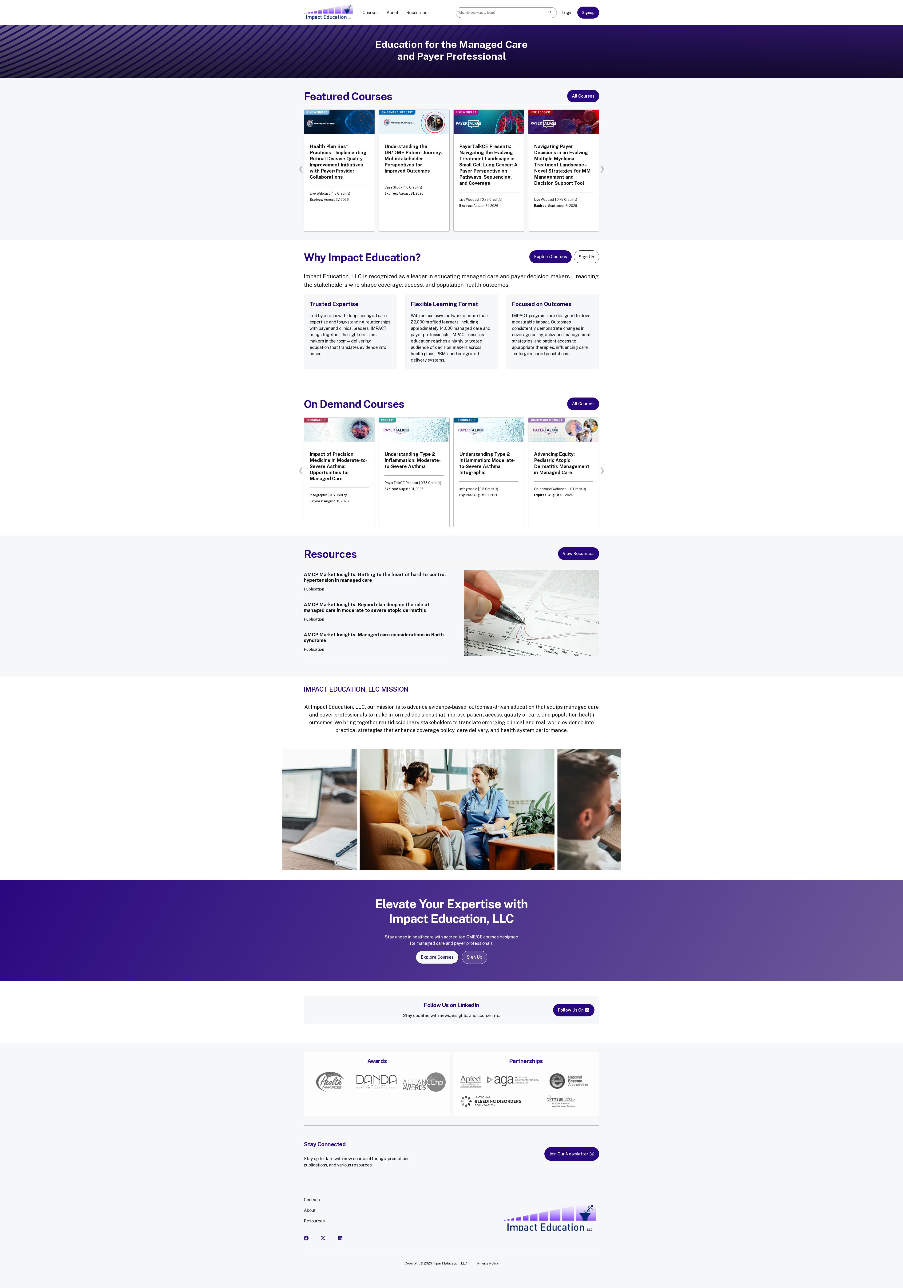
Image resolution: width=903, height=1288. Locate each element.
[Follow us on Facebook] (311, 1238)
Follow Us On (571, 1010)
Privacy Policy (488, 1263)
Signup (588, 12)
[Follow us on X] (328, 1238)
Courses (371, 12)
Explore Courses (550, 256)
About (392, 12)
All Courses (583, 96)
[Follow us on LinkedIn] (345, 1238)
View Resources (578, 553)
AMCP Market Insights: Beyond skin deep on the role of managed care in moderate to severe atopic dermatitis (366, 607)
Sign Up (586, 256)
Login (567, 12)
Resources (416, 12)
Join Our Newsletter (569, 1153)
